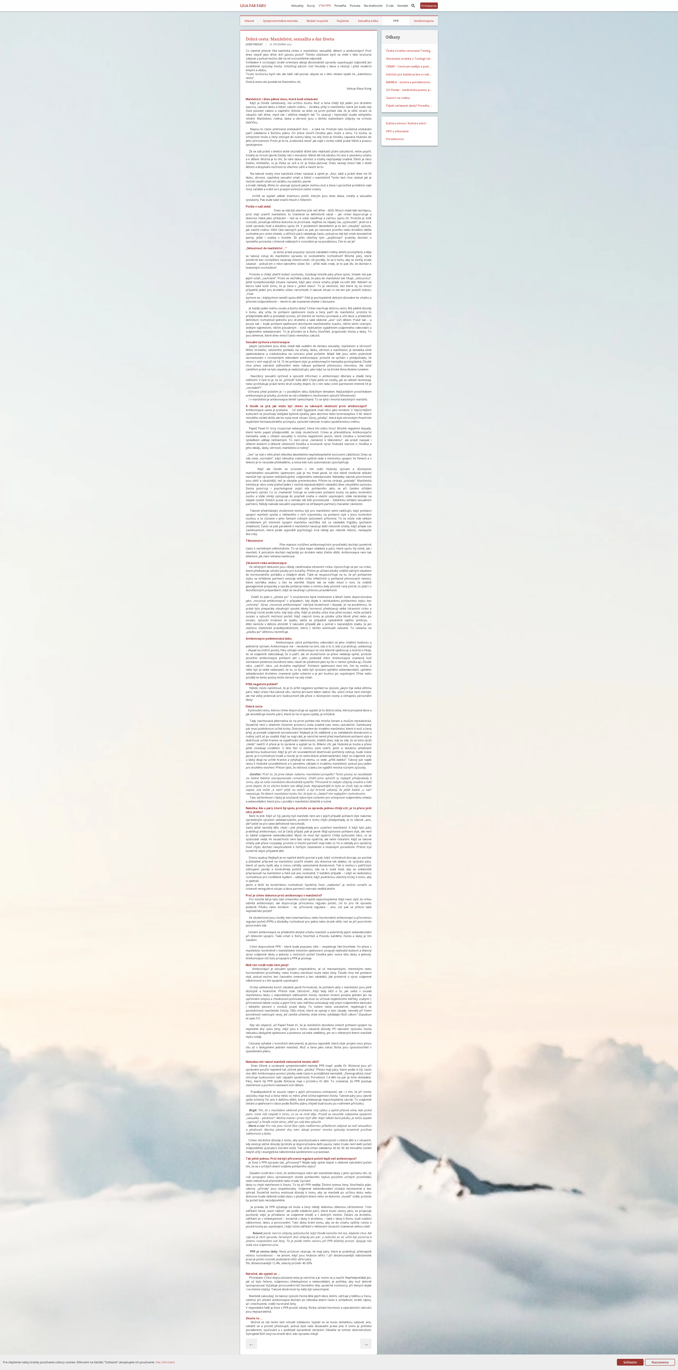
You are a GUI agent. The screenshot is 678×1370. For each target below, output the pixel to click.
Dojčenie (343, 21)
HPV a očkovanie (397, 131)
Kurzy (311, 6)
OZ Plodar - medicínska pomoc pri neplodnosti (410, 90)
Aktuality (297, 6)
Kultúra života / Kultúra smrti (406, 123)
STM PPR (325, 6)
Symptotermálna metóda (280, 21)
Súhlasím (630, 1362)
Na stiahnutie (373, 6)
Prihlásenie (429, 6)
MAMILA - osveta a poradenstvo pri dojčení (410, 82)
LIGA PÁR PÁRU (253, 5)
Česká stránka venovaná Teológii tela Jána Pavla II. (410, 51)
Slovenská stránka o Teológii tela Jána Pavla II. (410, 59)
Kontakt (402, 6)
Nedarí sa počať (317, 21)
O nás (390, 6)
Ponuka (355, 6)
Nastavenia (660, 1362)
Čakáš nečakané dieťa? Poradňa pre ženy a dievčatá (410, 106)
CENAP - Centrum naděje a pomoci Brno (410, 66)
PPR (396, 21)
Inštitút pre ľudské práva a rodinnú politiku (410, 74)
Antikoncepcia (424, 21)
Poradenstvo (395, 139)
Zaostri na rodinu (398, 98)
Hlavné (249, 21)
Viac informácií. (165, 1362)
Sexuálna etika (368, 21)
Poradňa (340, 6)
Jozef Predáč (254, 44)
